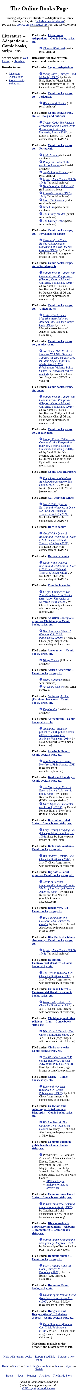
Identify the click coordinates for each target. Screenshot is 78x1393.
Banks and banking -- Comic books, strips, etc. (53, 779)
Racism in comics (58, 556)
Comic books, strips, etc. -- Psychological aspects (52, 232)
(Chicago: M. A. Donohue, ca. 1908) (57, 833)
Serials (39, 1369)
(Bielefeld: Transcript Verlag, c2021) (57, 509)
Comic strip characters (62, 471)
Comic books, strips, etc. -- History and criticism (52, 114)
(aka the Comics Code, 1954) (56, 320)
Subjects (68, 1366)
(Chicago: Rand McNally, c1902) (57, 75)
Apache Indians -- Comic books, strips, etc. (51, 753)
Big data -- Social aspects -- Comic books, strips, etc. (53, 873)
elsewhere (19, 61)
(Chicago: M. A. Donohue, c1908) (55, 1269)
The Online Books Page (39, 8)
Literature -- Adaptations (16, 75)
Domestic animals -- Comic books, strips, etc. (52, 1257)
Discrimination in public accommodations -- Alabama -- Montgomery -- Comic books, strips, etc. (53, 1228)
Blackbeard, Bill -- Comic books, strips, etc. (51, 909)
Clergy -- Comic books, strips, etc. (49, 1078)
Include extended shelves (50, 21)
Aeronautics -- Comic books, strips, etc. (53, 652)
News (20, 1375)
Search (16, 1366)
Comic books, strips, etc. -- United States (52, 307)
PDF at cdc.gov (55, 1181)
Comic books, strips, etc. (17, 82)
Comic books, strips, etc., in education (52, 431)
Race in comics (57, 526)
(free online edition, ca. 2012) (55, 481)
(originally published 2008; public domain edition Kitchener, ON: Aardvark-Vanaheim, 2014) (57, 733)
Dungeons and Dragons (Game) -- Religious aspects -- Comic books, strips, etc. (53, 1314)
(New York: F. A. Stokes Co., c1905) (57, 1298)
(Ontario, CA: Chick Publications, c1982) (52, 1090)
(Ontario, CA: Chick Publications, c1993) (56, 974)
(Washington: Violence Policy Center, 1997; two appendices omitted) (57, 362)
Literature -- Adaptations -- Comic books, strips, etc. (53, 38)
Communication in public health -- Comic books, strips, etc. (51, 1145)
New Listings (31, 1366)
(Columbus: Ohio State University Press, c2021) (57, 127)
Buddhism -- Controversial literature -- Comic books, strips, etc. (52, 963)
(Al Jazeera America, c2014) (57, 886)
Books (9, 1375)
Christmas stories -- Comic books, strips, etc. (52, 1049)
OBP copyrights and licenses (38, 1388)
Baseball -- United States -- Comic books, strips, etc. (52, 822)
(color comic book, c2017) (56, 805)
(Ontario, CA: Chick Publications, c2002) (56, 857)
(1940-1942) (58, 186)
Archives (44, 1375)
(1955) (55, 245)
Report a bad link (45, 1356)
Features (31, 1375)
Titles (57, 1366)
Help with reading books (17, 1356)
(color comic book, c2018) (55, 790)
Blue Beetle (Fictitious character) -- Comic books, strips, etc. (53, 940)
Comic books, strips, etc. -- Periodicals (52, 147)
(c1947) (57, 1205)
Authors (46, 1366)
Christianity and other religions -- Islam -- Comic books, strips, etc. (53, 1021)
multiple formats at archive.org (57, 1186)
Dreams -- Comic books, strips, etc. (50, 1287)
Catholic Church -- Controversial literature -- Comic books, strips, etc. (52, 992)
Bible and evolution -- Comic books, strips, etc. (53, 847)
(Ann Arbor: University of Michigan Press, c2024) (55, 596)
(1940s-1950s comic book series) (54, 163)
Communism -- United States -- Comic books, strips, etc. (53, 1195)
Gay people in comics (61, 497)
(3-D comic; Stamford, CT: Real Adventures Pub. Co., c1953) (56, 1060)
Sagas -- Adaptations (60, 67)
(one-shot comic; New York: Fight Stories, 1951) (57, 763)
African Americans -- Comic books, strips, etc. (52, 671)
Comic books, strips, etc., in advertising (52, 343)
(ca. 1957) (57, 1241)
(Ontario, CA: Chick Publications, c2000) (55, 634)
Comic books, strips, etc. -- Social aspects (52, 264)
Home (5, 1366)
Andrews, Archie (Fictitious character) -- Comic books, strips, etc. (50, 699)
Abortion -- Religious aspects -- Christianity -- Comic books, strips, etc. (52, 621)
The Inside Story (62, 1375)
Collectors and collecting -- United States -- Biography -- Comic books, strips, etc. (52, 1110)
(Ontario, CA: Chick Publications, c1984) (55, 1004)
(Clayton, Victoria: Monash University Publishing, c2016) (57, 277)
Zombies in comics (59, 585)
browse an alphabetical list (32, 24)
